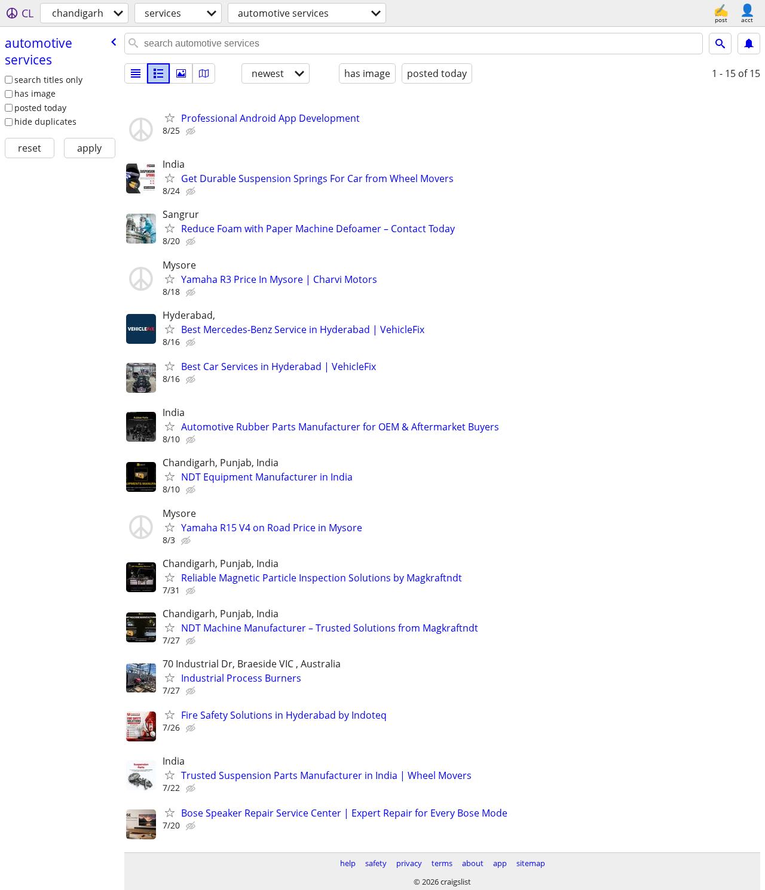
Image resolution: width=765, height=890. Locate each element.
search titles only (48, 79)
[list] (135, 73)
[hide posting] (192, 131)
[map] (203, 73)
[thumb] (158, 73)
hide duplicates (45, 121)
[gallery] (181, 73)
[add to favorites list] (170, 117)
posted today (40, 107)
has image (35, 93)
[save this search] (749, 43)
